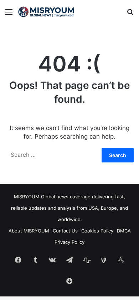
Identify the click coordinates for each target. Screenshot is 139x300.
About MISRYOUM (29, 231)
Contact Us (65, 231)
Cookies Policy (97, 231)
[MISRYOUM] (46, 11)
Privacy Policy (69, 242)
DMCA (124, 231)
